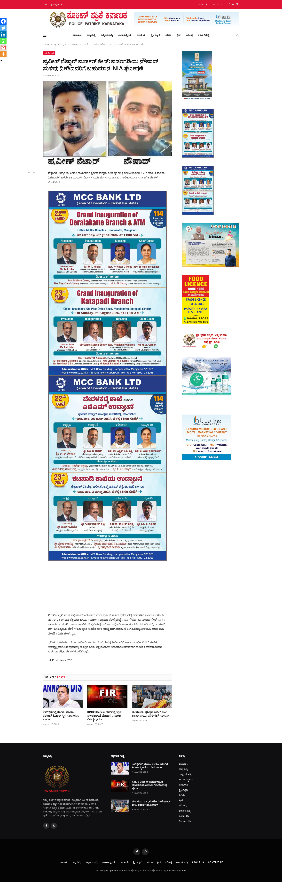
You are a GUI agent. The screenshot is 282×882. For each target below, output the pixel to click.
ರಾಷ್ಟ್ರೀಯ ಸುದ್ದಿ (107, 35)
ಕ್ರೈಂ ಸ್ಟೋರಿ (155, 35)
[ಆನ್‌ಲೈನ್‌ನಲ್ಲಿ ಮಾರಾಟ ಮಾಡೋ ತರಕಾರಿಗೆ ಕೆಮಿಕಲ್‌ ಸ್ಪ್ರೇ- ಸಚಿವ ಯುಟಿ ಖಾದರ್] (63, 696)
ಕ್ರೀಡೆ (178, 35)
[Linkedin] (3, 34)
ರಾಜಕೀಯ (141, 35)
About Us (202, 4)
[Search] (237, 35)
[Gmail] (3, 47)
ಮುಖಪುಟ (77, 35)
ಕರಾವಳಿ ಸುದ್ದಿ (203, 35)
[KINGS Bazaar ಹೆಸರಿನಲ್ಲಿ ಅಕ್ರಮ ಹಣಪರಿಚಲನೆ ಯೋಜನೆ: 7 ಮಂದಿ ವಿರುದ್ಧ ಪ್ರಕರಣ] (107, 696)
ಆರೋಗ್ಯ (189, 35)
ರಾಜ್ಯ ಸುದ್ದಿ (91, 35)
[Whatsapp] (3, 41)
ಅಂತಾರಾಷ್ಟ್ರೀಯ (124, 35)
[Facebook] (3, 21)
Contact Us (217, 4)
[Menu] (45, 35)
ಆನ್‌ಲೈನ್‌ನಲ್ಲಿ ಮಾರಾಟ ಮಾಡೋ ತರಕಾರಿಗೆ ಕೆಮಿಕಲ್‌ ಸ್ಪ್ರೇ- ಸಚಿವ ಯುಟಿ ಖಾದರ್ (61, 716)
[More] (3, 54)
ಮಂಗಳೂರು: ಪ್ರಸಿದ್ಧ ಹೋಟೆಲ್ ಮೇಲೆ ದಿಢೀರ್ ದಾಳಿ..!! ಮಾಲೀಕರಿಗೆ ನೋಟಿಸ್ (150, 714)
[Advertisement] (107, 584)
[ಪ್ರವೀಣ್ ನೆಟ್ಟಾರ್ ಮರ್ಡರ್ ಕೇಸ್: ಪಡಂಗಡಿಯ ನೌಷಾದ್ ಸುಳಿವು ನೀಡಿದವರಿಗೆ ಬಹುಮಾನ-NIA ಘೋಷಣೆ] (107, 123)
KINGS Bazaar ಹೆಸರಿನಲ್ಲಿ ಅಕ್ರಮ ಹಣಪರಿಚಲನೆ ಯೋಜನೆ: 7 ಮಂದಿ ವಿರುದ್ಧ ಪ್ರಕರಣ (104, 716)
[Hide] (1, 60)
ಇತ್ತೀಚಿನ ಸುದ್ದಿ (49, 53)
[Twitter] (3, 28)
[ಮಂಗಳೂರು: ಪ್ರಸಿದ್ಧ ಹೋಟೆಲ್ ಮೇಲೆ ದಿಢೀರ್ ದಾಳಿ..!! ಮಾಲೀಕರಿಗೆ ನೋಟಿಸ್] (152, 696)
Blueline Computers (176, 870)
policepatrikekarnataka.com (118, 870)
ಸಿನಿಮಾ (168, 35)
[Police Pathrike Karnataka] (87, 19)
